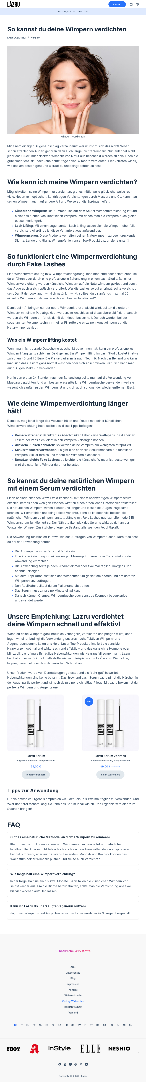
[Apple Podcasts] (81, 1064)
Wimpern (35, 37)
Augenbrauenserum (27, 760)
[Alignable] (75, 1064)
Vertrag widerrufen (73, 1001)
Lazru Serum (36, 756)
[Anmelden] (137, 4)
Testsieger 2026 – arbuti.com (73, 11)
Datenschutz (73, 972)
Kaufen (117, 4)
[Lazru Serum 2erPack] (110, 723)
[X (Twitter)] (65, 1064)
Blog (73, 978)
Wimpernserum (47, 760)
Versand (73, 1012)
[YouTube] (86, 1064)
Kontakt (73, 989)
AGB (73, 967)
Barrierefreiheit (73, 1007)
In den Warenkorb (36, 774)
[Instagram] (70, 1064)
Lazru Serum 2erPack (110, 756)
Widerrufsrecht (73, 995)
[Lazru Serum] (35, 723)
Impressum (73, 984)
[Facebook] (59, 1064)
